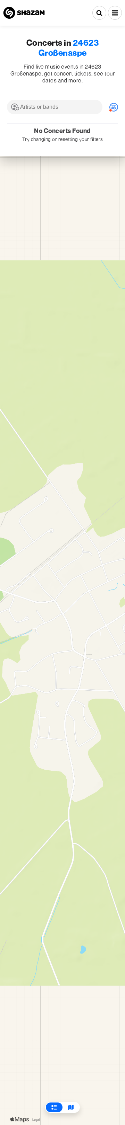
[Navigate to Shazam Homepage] (24, 13)
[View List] (54, 1107)
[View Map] (70, 1107)
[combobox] (54, 107)
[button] (115, 13)
